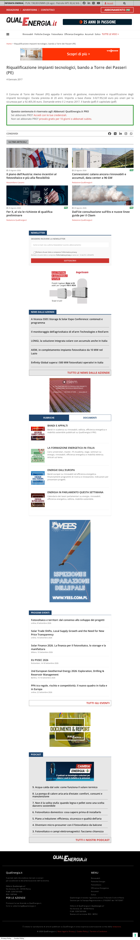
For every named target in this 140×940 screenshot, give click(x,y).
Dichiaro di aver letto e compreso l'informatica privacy (56, 252)
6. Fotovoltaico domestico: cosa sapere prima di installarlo (66, 812)
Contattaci (48, 10)
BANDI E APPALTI (57, 425)
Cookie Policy (82, 931)
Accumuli (89, 34)
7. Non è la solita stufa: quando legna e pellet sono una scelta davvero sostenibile (68, 804)
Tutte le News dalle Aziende (88, 373)
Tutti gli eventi (98, 703)
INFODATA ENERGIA (14, 3)
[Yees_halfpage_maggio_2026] (70, 561)
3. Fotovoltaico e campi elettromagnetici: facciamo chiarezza (67, 831)
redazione (117, 926)
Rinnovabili (28, 34)
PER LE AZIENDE (15, 897)
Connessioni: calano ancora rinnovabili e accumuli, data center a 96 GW (99, 176)
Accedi (110, 3)
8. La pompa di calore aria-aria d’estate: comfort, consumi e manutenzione (67, 795)
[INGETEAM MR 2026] (70, 286)
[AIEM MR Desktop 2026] (70, 395)
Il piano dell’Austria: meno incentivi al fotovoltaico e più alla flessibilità (31, 176)
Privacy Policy (6, 938)
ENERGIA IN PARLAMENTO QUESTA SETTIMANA (75, 492)
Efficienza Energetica (74, 34)
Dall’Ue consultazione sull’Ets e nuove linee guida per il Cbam (101, 213)
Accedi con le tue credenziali (50, 115)
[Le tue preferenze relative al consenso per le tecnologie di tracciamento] (135, 935)
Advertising (30, 10)
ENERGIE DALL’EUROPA (61, 470)
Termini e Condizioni (98, 931)
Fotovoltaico (57, 34)
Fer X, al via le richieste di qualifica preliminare (29, 213)
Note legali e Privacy (66, 931)
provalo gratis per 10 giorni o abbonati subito (65, 118)
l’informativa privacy (63, 255)
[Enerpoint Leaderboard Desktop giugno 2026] (97, 21)
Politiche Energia (42, 34)
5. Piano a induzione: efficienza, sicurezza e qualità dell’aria (66, 818)
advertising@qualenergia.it (24, 906)
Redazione (12, 10)
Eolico (97, 34)
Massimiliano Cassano (15, 182)
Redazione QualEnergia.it (82, 182)
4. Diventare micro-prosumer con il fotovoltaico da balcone (67, 825)
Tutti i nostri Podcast (93, 840)
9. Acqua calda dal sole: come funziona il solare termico (64, 787)
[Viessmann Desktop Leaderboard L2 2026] (70, 54)
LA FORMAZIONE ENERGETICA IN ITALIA (71, 448)
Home (9, 44)
